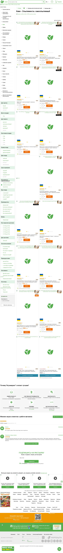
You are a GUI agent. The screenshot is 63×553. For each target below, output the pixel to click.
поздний (5, 172)
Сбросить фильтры (7, 305)
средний (5, 170)
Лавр (4, 51)
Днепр (40, 492)
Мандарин (5, 54)
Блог (17, 507)
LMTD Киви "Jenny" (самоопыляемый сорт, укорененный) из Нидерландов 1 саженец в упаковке (26, 371)
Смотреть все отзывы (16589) (31, 443)
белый (4, 105)
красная (5, 122)
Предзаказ (25, 511)
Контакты (27, 507)
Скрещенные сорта (7, 45)
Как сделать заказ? (55, 509)
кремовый (5, 107)
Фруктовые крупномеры (5, 13)
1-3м (4, 140)
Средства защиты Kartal (38, 509)
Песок (4, 289)
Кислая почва (6, 284)
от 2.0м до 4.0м (6, 227)
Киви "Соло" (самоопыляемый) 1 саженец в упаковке (26, 103)
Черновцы (28, 501)
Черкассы (52, 492)
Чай (3, 65)
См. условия (11, 410)
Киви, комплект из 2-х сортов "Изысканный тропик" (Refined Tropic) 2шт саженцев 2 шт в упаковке (27, 326)
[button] (26, 52)
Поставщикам (33, 511)
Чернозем (5, 292)
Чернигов (37, 496)
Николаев (37, 494)
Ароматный (5, 205)
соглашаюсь (24, 463)
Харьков (30, 492)
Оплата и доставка (41, 507)
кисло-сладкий (6, 197)
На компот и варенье (7, 250)
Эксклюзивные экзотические (6, 33)
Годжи (4, 82)
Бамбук (4, 79)
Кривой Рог (25, 494)
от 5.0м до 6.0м (6, 231)
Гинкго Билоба (6, 74)
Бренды (48, 511)
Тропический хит (6, 9)
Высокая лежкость (7, 209)
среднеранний (6, 174)
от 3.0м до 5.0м (6, 225)
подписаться (31, 461)
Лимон (4, 48)
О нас (22, 507)
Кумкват (4, 57)
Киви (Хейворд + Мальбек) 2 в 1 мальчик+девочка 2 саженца (27, 147)
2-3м (4, 136)
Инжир (4, 37)
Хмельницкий (30, 496)
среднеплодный (6, 150)
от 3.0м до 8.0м (6, 229)
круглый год (5, 261)
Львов (14, 494)
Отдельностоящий (7, 254)
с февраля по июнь (7, 267)
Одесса (35, 492)
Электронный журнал (37, 534)
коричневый (5, 160)
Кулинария (5, 248)
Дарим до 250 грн (28, 509)
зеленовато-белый (7, 124)
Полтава (49, 494)
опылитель (5, 186)
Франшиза (13, 534)
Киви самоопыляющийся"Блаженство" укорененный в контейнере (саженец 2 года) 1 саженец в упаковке (49, 101)
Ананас (4, 76)
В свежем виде (6, 246)
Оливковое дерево (7, 62)
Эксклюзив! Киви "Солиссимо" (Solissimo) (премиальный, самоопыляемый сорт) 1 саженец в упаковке (50, 325)
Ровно (54, 494)
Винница (19, 494)
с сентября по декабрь (8, 265)
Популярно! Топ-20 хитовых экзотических (7, 17)
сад (3, 116)
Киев (25, 492)
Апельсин (5, 59)
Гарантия (33, 507)
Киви (4, 24)
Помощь (48, 509)
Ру (46, 2)
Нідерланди (5, 219)
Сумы (58, 494)
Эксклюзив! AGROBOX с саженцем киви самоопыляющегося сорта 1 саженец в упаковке (50, 192)
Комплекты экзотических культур (7, 91)
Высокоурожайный (7, 213)
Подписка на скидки (17, 509)
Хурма (4, 27)
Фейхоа (4, 88)
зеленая (5, 126)
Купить (26, 62)
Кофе (4, 85)
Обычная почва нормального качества (6, 287)
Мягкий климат (6, 273)
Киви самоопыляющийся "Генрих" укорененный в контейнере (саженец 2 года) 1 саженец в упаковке (27, 235)
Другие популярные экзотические (7, 95)
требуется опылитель (8, 182)
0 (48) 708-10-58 (16, 528)
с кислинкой (5, 192)
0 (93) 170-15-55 (24, 526)
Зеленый (5, 240)
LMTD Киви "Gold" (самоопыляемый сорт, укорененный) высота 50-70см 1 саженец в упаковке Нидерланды (48, 371)
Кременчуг (41, 501)
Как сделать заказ (48, 534)
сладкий (5, 199)
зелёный (5, 158)
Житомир (43, 496)
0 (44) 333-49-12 (16, 526)
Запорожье (46, 492)
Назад (19, 8)
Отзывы (49, 507)
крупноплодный (6, 152)
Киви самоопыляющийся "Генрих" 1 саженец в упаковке (49, 237)
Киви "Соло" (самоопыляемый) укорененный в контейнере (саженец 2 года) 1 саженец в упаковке (49, 147)
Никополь (43, 494)
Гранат (4, 40)
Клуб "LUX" (55, 507)
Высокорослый (6, 211)
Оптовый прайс (41, 511)
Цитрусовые (5, 21)
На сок (4, 252)
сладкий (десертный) (7, 194)
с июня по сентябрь (7, 263)
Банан (4, 71)
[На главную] (2, 1)
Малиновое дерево (7, 30)
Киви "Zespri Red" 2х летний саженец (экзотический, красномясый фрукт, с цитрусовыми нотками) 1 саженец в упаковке (50, 58)
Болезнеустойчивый (7, 207)
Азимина (4, 68)
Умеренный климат (7, 278)
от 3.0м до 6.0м (6, 234)
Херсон (58, 492)
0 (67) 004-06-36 (24, 528)
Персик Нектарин (6, 42)
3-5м (4, 138)
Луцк (31, 494)
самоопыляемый (7, 184)
